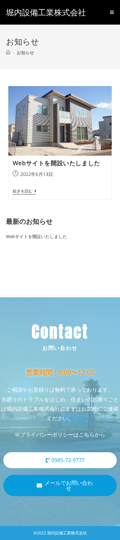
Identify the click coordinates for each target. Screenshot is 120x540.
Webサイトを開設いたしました (56, 163)
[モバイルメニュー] (112, 12)
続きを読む (24, 191)
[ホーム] (8, 53)
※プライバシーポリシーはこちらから (60, 434)
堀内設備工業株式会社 (46, 12)
